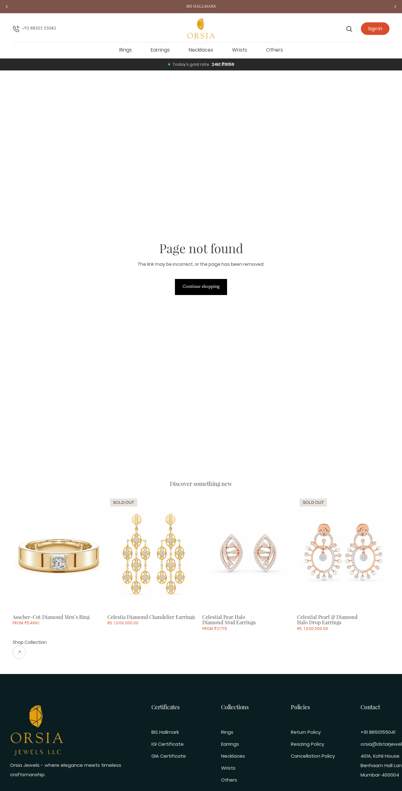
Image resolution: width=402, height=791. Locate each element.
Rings (227, 732)
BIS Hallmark (165, 732)
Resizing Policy (307, 744)
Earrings (230, 744)
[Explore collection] (30, 652)
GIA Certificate (168, 756)
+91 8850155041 (378, 732)
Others (229, 780)
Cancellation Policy (313, 756)
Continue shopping (201, 287)
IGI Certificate (167, 744)
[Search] (349, 28)
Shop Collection (30, 642)
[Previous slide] (22, 554)
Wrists (228, 768)
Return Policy (306, 732)
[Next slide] (95, 554)
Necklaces (233, 756)
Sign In (375, 28)
